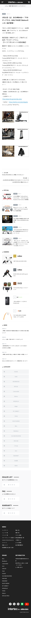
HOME (2, 9)
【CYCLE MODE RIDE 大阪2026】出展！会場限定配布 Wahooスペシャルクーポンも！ (20, 231)
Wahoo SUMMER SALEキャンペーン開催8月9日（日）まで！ (15, 361)
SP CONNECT (16, 411)
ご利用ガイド (18, 540)
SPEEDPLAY (16, 401)
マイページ (4, 542)
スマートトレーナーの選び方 (8, 537)
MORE (12, 484)
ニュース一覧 (5, 532)
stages (16, 406)
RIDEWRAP (16, 455)
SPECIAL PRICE (5, 595)
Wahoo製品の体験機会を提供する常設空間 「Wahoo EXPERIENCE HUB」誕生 (21, 220)
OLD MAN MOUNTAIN (16, 436)
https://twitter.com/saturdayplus (18, 102)
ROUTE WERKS (16, 421)
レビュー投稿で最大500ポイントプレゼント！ (15, 6)
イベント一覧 (5, 535)
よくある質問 (18, 542)
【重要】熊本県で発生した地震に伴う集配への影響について (15, 354)
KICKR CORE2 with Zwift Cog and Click (20, 274)
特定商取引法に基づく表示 (8, 547)
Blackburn (16, 431)
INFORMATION (16, 381)
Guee (3, 571)
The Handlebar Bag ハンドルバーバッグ (20, 288)
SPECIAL (16, 386)
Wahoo (16, 396)
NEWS (16, 465)
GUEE (16, 376)
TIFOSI (16, 416)
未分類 (16, 460)
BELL (16, 426)
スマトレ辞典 (18, 535)
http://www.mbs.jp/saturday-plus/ (12, 99)
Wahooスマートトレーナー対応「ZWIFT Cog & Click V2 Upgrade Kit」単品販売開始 (20, 209)
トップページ (5, 530)
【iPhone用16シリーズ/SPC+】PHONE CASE (20, 302)
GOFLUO (4, 568)
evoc (16, 450)
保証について (5, 545)
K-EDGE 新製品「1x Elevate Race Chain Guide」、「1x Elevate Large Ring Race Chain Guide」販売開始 (20, 198)
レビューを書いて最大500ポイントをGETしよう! (12, 339)
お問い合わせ (20, 567)
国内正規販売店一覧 (20, 537)
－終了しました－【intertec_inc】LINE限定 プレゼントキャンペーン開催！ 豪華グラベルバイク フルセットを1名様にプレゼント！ (21, 243)
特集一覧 (17, 532)
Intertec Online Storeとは (8, 540)
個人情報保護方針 (19, 545)
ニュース (7, 9)
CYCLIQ (16, 446)
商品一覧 (17, 530)
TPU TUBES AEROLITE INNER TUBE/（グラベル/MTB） (19, 315)
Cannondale (16, 391)
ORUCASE (16, 441)
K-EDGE (16, 371)
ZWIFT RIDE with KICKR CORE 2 (20, 261)
